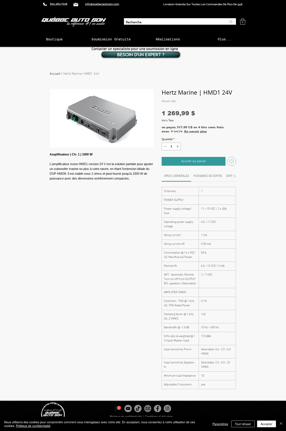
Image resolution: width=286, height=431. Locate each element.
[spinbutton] (171, 146)
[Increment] (177, 146)
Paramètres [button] (220, 424)
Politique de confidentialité (33, 426)
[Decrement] (164, 146)
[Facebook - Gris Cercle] (157, 408)
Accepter (266, 424)
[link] (176, 176)
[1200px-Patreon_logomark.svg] (118, 408)
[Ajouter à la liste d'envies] (231, 161)
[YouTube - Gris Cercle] (128, 408)
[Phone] (45, 4)
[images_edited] (147, 408)
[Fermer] (280, 424)
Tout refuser (243, 424)
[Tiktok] (138, 408)
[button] (242, 21)
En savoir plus (195, 131)
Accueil (55, 74)
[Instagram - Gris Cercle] (167, 408)
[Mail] (75, 4)
